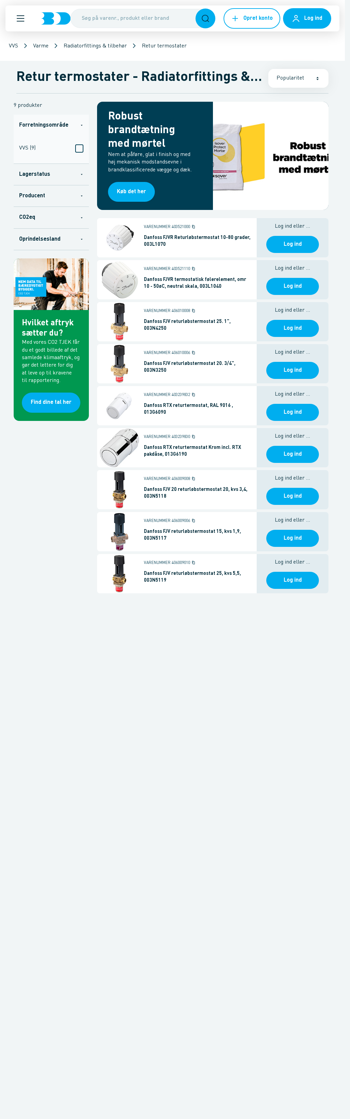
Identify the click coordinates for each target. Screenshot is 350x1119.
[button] (20, 18)
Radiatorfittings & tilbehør (95, 46)
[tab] (51, 125)
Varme (41, 46)
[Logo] (55, 18)
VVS (13, 46)
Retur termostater (164, 46)
